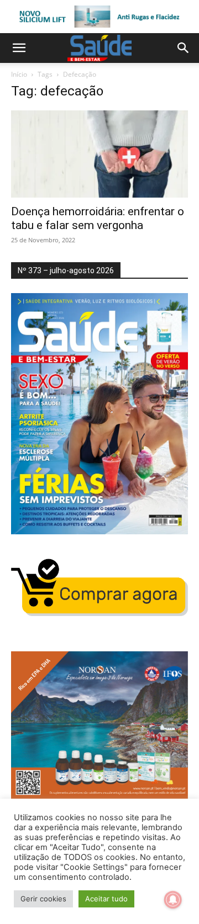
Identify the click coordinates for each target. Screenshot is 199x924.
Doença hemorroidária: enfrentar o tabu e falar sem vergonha (97, 218)
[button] (18, 48)
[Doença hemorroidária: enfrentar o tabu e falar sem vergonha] (99, 154)
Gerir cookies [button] (43, 898)
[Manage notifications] (173, 900)
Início (19, 74)
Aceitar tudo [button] (106, 898)
